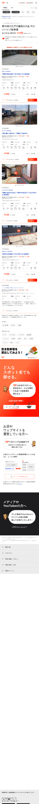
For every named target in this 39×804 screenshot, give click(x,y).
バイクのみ (15, 12)
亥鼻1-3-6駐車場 (6, 71)
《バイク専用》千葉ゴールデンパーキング (12, 288)
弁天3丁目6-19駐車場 (7, 190)
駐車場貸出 (30, 3)
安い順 (13, 325)
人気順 (19, 325)
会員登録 (22, 3)
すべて (4, 334)
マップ (32, 8)
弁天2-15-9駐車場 (6, 130)
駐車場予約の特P (6, 16)
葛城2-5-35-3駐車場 (7, 251)
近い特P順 (6, 12)
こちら (20, 484)
